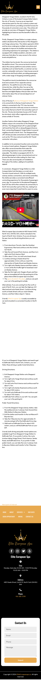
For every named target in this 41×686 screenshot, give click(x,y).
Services (20, 512)
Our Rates (31, 512)
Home (4, 512)
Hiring (20, 516)
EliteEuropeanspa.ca (24, 674)
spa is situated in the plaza (16, 279)
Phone (20, 593)
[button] (38, 7)
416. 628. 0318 (20, 596)
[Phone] (20, 590)
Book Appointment (9, 516)
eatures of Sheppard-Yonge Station (26, 101)
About (12, 512)
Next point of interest (9, 504)
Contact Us (29, 516)
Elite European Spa (14, 298)
